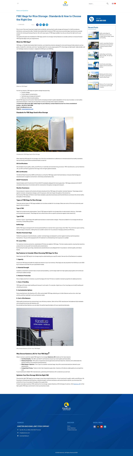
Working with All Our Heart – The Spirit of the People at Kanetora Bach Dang (106, 75)
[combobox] (97, 4)
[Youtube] (101, 426)
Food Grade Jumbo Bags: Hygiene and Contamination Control (106, 65)
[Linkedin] (105, 426)
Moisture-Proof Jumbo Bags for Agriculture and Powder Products (106, 85)
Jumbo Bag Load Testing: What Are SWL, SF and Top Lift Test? (106, 55)
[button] (37, 25)
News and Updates (22, 10)
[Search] (108, 4)
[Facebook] (94, 426)
